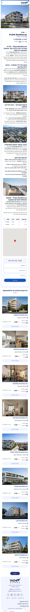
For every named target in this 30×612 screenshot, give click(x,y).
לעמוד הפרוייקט (15, 326)
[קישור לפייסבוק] (18, 594)
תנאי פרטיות (13, 598)
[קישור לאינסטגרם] (15, 594)
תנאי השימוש (21, 598)
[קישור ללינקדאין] (11, 594)
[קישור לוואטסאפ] (8, 594)
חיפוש (15, 573)
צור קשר (8, 598)
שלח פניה (15, 280)
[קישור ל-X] (21, 594)
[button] (3, 14)
